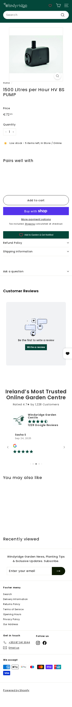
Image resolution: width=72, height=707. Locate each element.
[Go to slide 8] (39, 463)
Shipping (30, 223)
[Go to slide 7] (36, 464)
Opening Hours (12, 614)
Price (6, 108)
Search (7, 594)
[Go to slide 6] (33, 463)
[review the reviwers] (15, 446)
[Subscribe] (58, 571)
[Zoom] (57, 76)
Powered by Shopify (16, 690)
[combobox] (36, 15)
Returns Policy (11, 604)
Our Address (10, 624)
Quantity (9, 124)
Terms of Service (13, 609)
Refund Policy (12, 243)
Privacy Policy (11, 619)
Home (6, 82)
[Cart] (58, 5)
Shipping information (18, 251)
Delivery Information (15, 599)
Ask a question (13, 271)
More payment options (36, 219)
